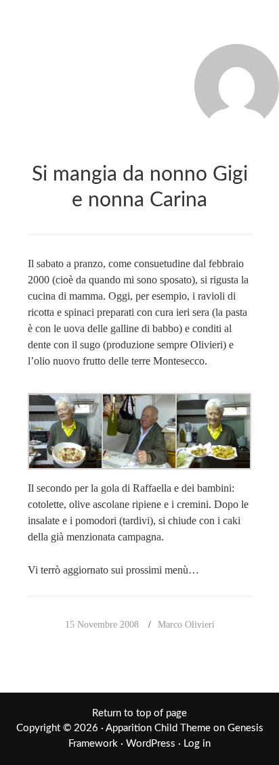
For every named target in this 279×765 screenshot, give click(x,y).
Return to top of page (139, 713)
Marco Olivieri (186, 625)
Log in (197, 744)
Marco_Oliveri (139, 28)
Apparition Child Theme (158, 728)
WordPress (150, 744)
